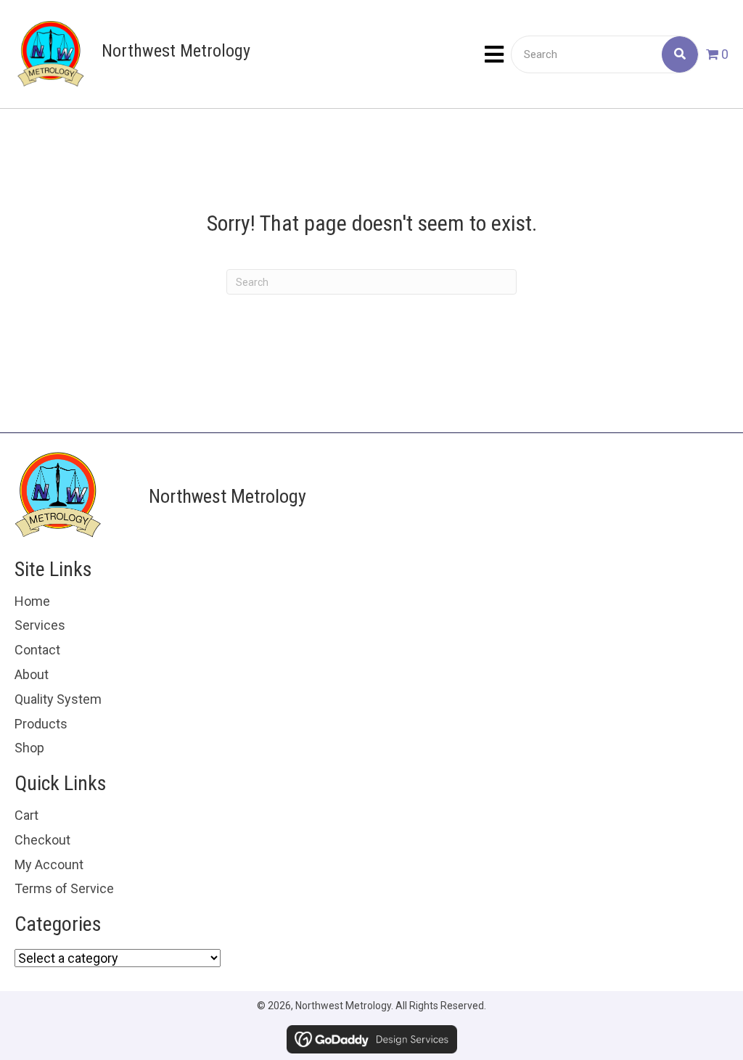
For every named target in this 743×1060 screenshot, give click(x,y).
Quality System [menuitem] (58, 699)
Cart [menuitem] (26, 815)
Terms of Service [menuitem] (64, 888)
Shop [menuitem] (29, 747)
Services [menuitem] (40, 625)
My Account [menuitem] (49, 864)
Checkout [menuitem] (42, 839)
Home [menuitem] (32, 601)
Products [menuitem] (41, 723)
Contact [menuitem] (37, 649)
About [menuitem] (32, 674)
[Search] (680, 54)
